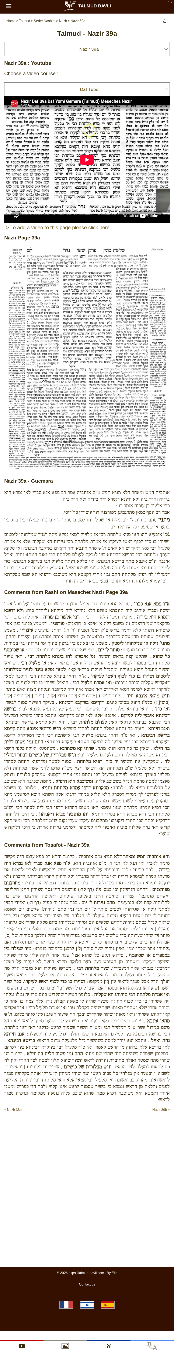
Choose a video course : (31, 73)
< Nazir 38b (13, 1110)
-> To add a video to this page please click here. (57, 227)
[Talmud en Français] (66, 1305)
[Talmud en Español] (108, 1305)
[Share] (165, 21)
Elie (115, 1273)
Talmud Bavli (94, 5)
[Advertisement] (87, 1125)
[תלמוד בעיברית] (87, 1305)
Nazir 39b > (161, 1110)
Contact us (87, 1284)
